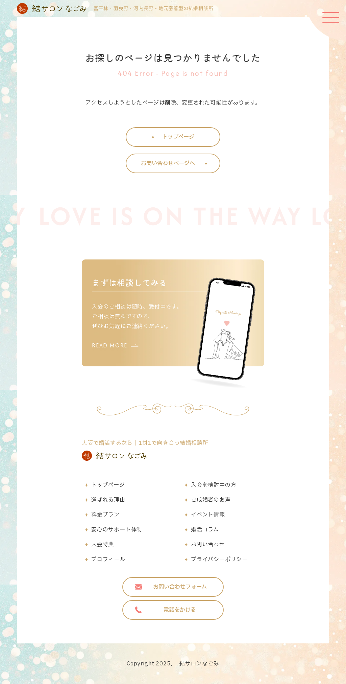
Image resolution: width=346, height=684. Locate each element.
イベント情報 (208, 515)
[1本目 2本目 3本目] (325, 20)
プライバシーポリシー (219, 559)
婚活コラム (205, 530)
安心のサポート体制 (116, 530)
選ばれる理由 (108, 500)
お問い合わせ (208, 545)
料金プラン (105, 515)
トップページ (108, 485)
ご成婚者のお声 (211, 500)
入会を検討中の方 (213, 485)
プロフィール (108, 559)
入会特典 (102, 545)
